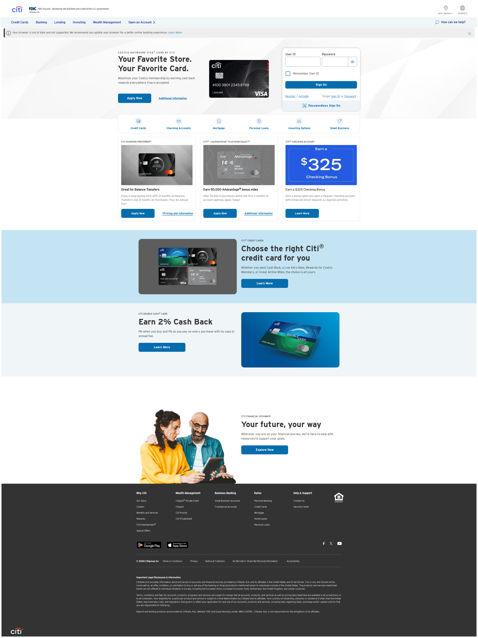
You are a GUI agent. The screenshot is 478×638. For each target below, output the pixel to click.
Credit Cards (260, 506)
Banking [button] (41, 22)
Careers (140, 506)
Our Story (141, 500)
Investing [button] (79, 22)
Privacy (194, 561)
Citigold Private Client (187, 500)
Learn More (175, 32)
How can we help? (453, 22)
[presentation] (65, 12)
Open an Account (140, 22)
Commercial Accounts (226, 506)
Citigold (180, 506)
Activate (304, 96)
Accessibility (293, 561)
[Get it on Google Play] (149, 545)
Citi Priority (181, 512)
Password (350, 96)
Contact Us (299, 500)
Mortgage (259, 512)
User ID (335, 96)
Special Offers (143, 530)
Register (290, 96)
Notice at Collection (215, 561)
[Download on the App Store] (177, 545)
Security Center (301, 506)
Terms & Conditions (172, 561)
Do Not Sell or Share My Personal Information (255, 561)
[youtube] (339, 543)
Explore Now (272, 450)
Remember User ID (306, 73)
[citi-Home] (17, 10)
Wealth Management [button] (107, 22)
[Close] (469, 33)
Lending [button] (59, 22)
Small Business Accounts (227, 500)
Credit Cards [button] (19, 22)
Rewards (140, 518)
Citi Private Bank (184, 518)
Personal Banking (263, 500)
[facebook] (324, 543)
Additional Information (174, 98)
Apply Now (139, 99)
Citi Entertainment (146, 524)
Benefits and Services (147, 512)
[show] (352, 62)
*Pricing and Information (177, 213)
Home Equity (260, 518)
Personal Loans (262, 524)
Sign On (321, 84)
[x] (331, 543)
